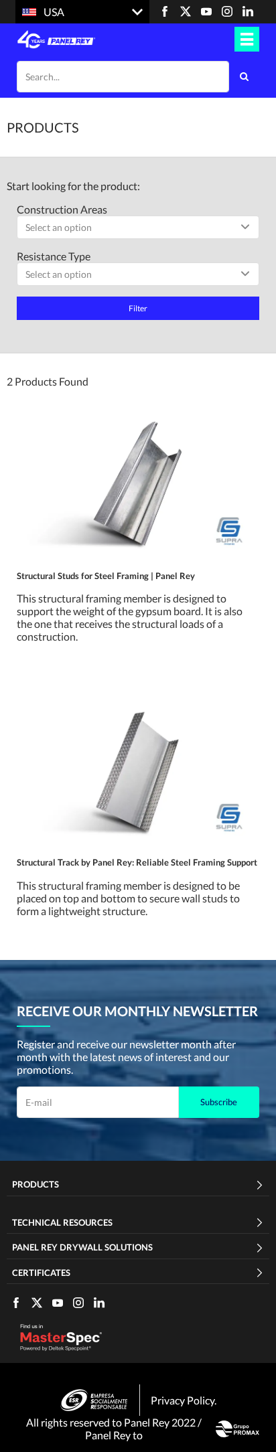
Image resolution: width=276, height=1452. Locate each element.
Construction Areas (62, 209)
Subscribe (218, 1102)
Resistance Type (53, 256)
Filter (138, 308)
